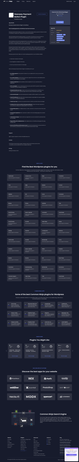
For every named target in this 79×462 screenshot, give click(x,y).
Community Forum (37, 444)
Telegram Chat (23, 444)
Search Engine (9, 445)
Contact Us (35, 449)
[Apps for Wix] (31, 378)
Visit (9, 136)
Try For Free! (60, 22)
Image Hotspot (23, 441)
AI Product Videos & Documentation (39, 455)
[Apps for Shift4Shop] (64, 387)
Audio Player (23, 449)
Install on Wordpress (42, 14)
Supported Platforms (10, 444)
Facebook (49, 439)
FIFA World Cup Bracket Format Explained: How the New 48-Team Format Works (65, 445)
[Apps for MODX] (31, 396)
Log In (75, 1)
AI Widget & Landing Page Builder (39, 453)
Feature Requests (36, 445)
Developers (9, 447)
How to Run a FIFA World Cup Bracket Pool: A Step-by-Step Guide (65, 440)
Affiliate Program (36, 442)
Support (34, 1)
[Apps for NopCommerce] (64, 396)
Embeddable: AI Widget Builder (26, 439)
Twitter (49, 441)
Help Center (35, 441)
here (41, 91)
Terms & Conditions (61, 459)
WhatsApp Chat (23, 445)
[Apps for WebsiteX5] (14, 396)
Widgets (18, 1)
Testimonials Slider (24, 447)
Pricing (23, 1)
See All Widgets (23, 450)
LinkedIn (49, 442)
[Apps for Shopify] (48, 378)
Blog (34, 439)
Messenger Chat (23, 442)
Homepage (9, 439)
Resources (28, 1)
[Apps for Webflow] (14, 387)
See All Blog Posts (62, 454)
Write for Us (35, 447)
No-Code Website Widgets (38, 450)
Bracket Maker (36, 452)
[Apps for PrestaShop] (48, 387)
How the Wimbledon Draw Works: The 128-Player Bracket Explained (65, 442)
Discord (49, 444)
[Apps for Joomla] (31, 387)
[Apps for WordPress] (14, 378)
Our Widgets (9, 442)
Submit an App (69, 1)
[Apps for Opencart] (48, 396)
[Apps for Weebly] (64, 378)
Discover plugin (15, 356)
